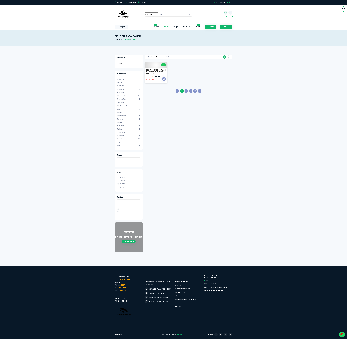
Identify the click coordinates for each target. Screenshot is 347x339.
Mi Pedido (225, 13)
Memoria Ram (128, 99)
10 (195, 91)
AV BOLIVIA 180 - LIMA (156, 293)
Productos (155, 26)
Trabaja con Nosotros (181, 296)
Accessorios (128, 79)
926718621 (120, 2)
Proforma (166, 27)
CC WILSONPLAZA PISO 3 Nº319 (160, 289)
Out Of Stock (124, 184)
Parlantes (128, 129)
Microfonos (128, 136)
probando (178, 306)
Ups (128, 142)
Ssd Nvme (128, 102)
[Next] (199, 91)
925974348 (122, 291)
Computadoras (186, 27)
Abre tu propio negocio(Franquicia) (185, 299)
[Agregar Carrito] (164, 79)
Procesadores (128, 92)
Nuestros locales (180, 292)
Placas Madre (128, 96)
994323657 (123, 288)
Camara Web (128, 132)
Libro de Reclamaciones (182, 289)
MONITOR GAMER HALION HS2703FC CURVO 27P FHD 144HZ (156, 72)
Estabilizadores (128, 139)
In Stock (122, 180)
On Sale (122, 177)
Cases (128, 109)
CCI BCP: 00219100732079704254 (215, 287)
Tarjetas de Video (128, 106)
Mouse (128, 122)
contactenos (178, 285)
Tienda (177, 303)
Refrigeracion (128, 116)
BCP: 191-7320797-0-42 (212, 283)
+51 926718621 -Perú (126, 279)
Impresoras (128, 89)
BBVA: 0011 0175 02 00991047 (214, 291)
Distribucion (226, 27)
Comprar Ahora (129, 241)
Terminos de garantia (181, 282)
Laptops (175, 27)
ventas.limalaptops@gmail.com (159, 297)
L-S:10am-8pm (131, 2)
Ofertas (230, 13)
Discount (122, 187)
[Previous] (177, 91)
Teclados (128, 119)
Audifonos (128, 126)
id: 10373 (157, 76)
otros (128, 146)
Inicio (119, 40)
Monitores (128, 86)
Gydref (179, 334)
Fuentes (128, 112)
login (216, 2)
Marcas (197, 26)
